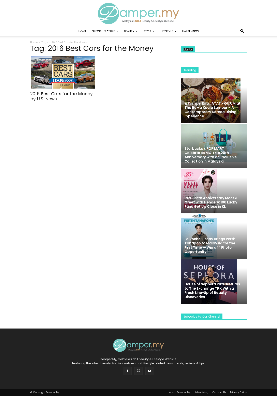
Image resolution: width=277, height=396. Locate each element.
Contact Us (219, 392)
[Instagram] (138, 371)
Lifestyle (167, 31)
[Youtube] (149, 371)
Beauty (129, 31)
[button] (242, 31)
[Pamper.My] (138, 13)
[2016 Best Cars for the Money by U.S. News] (63, 72)
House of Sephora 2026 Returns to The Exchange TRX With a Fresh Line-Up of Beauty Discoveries (212, 290)
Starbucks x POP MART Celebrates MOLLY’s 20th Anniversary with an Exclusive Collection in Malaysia (211, 155)
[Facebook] (127, 371)
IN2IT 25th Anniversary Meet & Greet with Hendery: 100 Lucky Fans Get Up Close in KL (211, 202)
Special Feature (103, 31)
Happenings (190, 31)
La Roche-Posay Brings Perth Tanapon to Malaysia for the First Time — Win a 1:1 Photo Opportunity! (210, 245)
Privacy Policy (238, 392)
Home (82, 31)
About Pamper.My (180, 392)
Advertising (201, 392)
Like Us (188, 49)
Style (147, 31)
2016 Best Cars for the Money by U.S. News (61, 96)
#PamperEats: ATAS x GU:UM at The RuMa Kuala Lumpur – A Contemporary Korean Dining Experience (212, 110)
